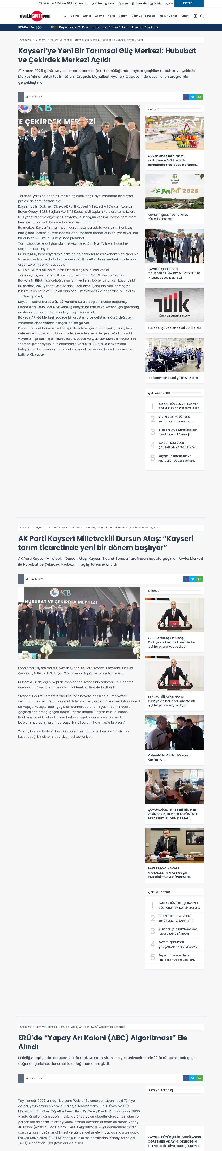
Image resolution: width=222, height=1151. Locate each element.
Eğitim (123, 16)
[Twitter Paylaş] (192, 97)
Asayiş (99, 16)
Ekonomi (41, 40)
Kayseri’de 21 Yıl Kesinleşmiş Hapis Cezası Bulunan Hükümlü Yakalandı (104, 27)
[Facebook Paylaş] (186, 97)
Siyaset (40, 527)
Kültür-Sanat (168, 16)
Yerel (111, 16)
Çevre (74, 16)
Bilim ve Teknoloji (143, 16)
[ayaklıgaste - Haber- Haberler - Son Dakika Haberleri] (35, 15)
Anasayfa (25, 40)
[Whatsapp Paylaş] (199, 97)
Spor (184, 16)
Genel (87, 16)
